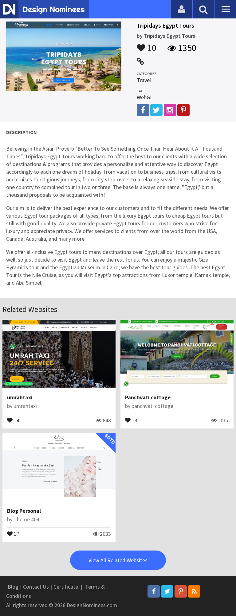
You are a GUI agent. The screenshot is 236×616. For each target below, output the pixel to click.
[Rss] (194, 591)
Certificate (65, 586)
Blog (13, 586)
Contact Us (36, 586)
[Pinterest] (181, 591)
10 (150, 45)
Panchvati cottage (148, 397)
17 (16, 533)
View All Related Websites (118, 560)
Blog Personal (24, 510)
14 (16, 420)
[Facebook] (154, 591)
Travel (144, 80)
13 (134, 420)
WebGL (145, 97)
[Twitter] (167, 591)
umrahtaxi (20, 397)
